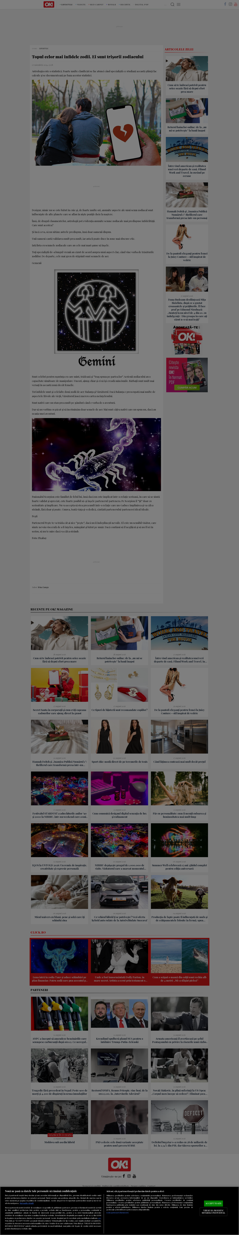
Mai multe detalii (27, 1203)
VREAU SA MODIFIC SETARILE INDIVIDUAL (213, 1211)
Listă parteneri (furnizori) (117, 1212)
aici (99, 1218)
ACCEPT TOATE (213, 1203)
